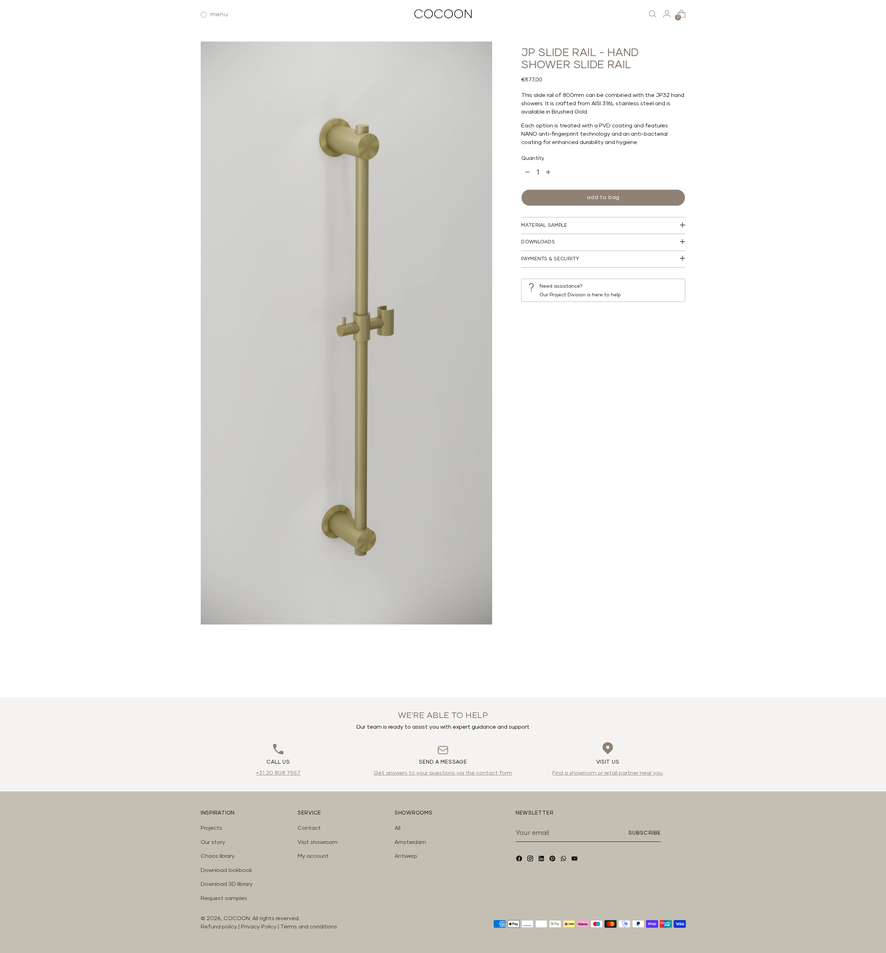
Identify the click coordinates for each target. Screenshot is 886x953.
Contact (309, 828)
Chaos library (218, 856)
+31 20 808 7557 (278, 773)
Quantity (532, 158)
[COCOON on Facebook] (520, 859)
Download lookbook (226, 870)
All (397, 828)
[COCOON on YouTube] (575, 859)
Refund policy (219, 926)
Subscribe (645, 833)
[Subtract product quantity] (527, 172)
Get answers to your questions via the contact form (443, 773)
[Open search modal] (652, 14)
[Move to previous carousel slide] (663, 674)
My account (313, 856)
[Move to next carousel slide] (679, 673)
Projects (211, 828)
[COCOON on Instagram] (531, 859)
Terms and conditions (308, 926)
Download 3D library (227, 884)
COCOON (237, 918)
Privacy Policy (259, 926)
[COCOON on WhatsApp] (564, 859)
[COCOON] (443, 14)
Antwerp (406, 856)
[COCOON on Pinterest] (553, 859)
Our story (213, 842)
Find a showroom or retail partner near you (607, 773)
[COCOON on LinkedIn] (542, 859)
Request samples (224, 898)
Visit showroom (317, 842)
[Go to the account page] (667, 14)
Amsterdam (410, 842)
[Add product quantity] (548, 172)
